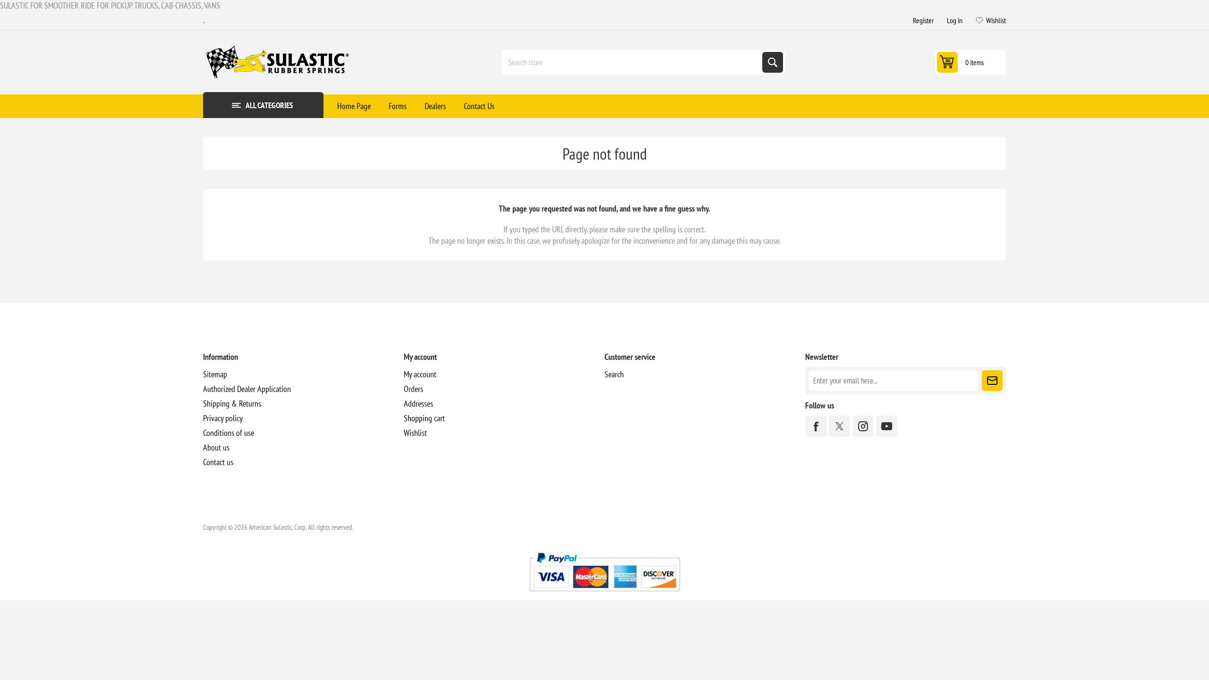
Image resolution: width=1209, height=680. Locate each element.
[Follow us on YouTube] (886, 426)
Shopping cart (424, 418)
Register (923, 20)
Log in (954, 20)
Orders (413, 388)
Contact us (218, 462)
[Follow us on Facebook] (815, 426)
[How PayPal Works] (604, 594)
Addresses (418, 403)
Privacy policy (223, 418)
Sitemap (215, 374)
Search (772, 62)
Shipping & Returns (232, 403)
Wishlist (415, 432)
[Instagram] (863, 426)
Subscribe (992, 380)
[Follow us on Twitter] (839, 426)
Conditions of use (228, 432)
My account (420, 374)
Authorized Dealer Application (247, 388)
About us (216, 447)
